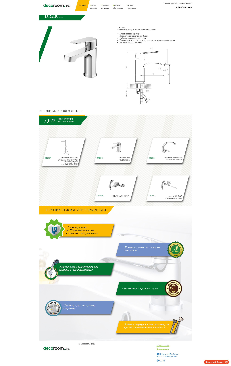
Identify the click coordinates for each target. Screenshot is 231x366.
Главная (82, 5)
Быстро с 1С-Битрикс (214, 362)
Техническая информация (105, 6)
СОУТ (162, 361)
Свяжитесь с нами (163, 349)
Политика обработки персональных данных (167, 355)
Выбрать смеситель (93, 6)
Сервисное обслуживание (118, 6)
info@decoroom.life (163, 346)
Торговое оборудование (131, 6)
